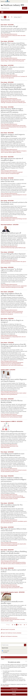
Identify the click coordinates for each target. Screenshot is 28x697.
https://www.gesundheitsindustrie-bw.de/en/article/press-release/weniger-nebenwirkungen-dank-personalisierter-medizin (12, 586)
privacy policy (6, 685)
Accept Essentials (14, 688)
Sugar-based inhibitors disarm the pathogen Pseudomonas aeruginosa (12, 294)
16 (20, 624)
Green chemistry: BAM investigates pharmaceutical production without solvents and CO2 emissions (12, 110)
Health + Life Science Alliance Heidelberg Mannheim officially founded (14, 552)
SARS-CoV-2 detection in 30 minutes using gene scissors (12, 68)
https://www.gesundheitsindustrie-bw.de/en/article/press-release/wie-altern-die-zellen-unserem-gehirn (13, 35)
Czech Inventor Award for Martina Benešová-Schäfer (12, 401)
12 (12, 624)
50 (9, 17)
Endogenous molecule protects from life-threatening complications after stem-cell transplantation (13, 346)
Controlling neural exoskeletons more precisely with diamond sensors (12, 454)
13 (14, 624)
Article (2, 659)
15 (18, 624)
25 (5, 17)
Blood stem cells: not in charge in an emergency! (12, 321)
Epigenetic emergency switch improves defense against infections (13, 135)
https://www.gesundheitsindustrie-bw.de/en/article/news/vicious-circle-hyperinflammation (9, 446)
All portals (5, 652)
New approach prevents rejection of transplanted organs (12, 159)
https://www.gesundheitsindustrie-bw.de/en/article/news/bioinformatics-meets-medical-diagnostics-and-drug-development (14, 393)
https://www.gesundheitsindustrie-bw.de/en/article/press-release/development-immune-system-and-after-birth (14, 195)
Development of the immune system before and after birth (12, 180)
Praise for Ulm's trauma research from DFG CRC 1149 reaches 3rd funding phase (14, 44)
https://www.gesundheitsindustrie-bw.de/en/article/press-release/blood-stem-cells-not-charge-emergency (13, 337)
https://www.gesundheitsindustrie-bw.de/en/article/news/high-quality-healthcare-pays (13, 247)
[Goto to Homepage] (13, 5)
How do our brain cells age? (9, 26)
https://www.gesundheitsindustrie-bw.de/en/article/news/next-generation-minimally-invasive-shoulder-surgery (13, 619)
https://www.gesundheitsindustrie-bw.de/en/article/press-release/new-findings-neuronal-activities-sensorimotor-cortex (14, 219)
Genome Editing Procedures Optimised (13, 254)
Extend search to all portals (8, 629)
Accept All (14, 691)
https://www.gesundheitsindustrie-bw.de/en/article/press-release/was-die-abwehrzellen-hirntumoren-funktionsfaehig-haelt (13, 544)
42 (24, 624)
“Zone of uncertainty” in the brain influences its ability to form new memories (11, 271)
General (3, 657)
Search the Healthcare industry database (11, 633)
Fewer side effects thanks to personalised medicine (13, 571)
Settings (14, 694)
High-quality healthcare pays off (11, 233)
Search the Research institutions (9, 636)
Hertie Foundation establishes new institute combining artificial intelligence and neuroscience (13, 479)
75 (12, 17)
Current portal (6, 650)
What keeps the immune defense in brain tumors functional (13, 530)
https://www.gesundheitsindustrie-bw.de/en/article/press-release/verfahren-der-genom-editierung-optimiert (13, 261)
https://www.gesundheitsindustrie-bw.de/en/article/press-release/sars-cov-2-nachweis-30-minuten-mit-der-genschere (14, 76)
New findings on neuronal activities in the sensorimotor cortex (14, 203)
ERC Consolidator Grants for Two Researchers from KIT (12, 506)
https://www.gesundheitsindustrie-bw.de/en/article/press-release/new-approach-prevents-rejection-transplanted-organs (12, 172)
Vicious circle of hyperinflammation (12, 431)
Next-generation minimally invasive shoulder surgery (12, 602)
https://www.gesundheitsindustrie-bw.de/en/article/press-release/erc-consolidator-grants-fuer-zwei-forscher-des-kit (14, 521)
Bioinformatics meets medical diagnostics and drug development (14, 380)
